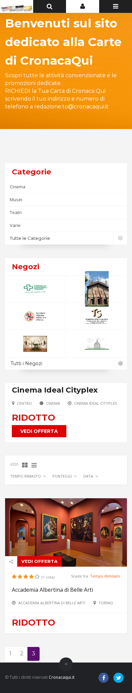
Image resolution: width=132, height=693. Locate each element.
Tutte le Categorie (30, 238)
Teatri (16, 212)
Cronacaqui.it (61, 677)
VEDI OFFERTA (39, 431)
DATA (88, 476)
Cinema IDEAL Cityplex (95, 403)
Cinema (17, 187)
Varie (15, 225)
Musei (16, 199)
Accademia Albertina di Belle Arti (52, 589)
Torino (105, 602)
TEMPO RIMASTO (25, 476)
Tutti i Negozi (26, 363)
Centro (24, 403)
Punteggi (62, 476)
